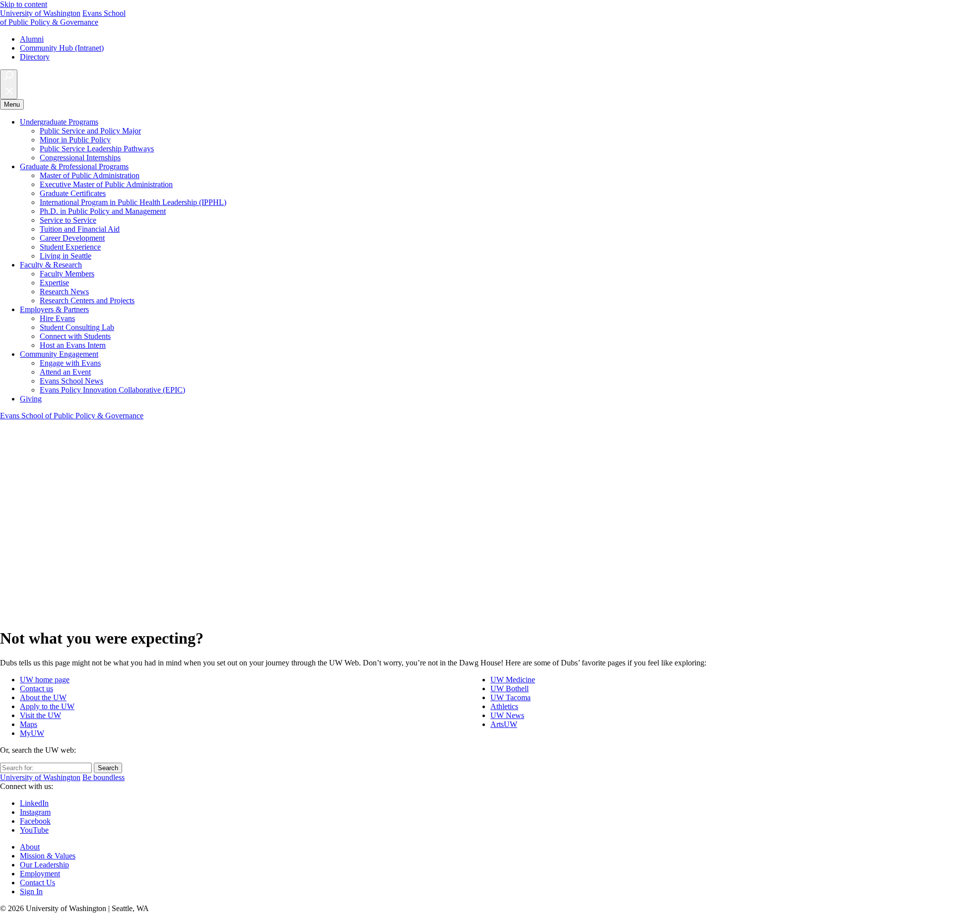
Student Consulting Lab (77, 327)
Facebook (35, 821)
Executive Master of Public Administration (106, 184)
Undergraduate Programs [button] (59, 122)
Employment (40, 873)
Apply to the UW (47, 706)
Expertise (54, 282)
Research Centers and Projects (87, 300)
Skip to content (23, 4)
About (30, 847)
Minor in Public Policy (75, 139)
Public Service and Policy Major (90, 131)
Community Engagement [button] (59, 354)
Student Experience (70, 247)
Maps (28, 724)
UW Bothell (509, 688)
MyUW (32, 733)
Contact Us (37, 882)
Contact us (36, 688)
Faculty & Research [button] (51, 265)
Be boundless (103, 777)
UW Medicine (512, 679)
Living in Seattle (65, 256)
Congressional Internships (80, 157)
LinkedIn (34, 803)
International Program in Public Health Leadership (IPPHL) (133, 202)
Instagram (35, 812)
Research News (64, 291)
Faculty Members (67, 273)
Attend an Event (65, 372)
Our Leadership (44, 864)
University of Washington (40, 13)
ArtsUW (503, 724)
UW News (507, 715)
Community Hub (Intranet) (62, 48)
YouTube (34, 830)
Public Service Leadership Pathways (97, 148)
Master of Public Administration (89, 175)
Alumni (32, 39)
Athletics (504, 706)
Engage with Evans (70, 363)
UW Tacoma (510, 697)
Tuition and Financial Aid (80, 229)
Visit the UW (40, 715)
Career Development (72, 238)
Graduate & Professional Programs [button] (74, 166)
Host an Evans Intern (73, 345)
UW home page (44, 679)
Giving (31, 399)
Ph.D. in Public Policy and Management (103, 211)
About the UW (43, 697)
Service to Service (68, 220)
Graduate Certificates (73, 193)
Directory (35, 57)
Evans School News (71, 381)
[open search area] (8, 84)
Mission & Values (47, 856)
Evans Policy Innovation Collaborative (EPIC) (112, 390)
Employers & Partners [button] (54, 309)
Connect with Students (75, 336)
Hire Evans (57, 318)
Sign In (31, 891)
